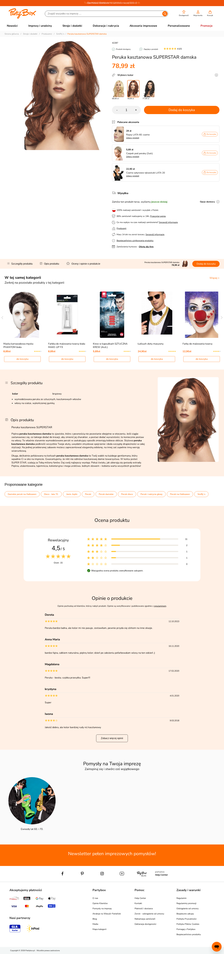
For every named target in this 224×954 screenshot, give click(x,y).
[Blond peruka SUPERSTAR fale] (118, 88)
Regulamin (181, 898)
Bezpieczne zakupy (185, 913)
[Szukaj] (165, 13)
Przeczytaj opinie (158, 216)
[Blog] (141, 880)
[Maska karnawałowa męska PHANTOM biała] (22, 315)
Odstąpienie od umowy (187, 908)
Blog (94, 918)
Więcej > (214, 278)
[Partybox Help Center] (161, 880)
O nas (95, 898)
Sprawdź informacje (168, 222)
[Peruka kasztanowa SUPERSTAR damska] (133, 88)
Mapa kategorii (99, 929)
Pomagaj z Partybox (185, 929)
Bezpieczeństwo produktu (188, 934)
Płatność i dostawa (144, 908)
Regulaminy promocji (186, 903)
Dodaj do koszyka (182, 110)
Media (95, 924)
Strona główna (12, 33)
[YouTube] (122, 880)
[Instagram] (102, 880)
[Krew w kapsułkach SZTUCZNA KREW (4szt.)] (112, 315)
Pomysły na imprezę (102, 908)
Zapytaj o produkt (151, 49)
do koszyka (22, 359)
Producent (121, 228)
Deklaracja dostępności (145, 924)
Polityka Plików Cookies (187, 924)
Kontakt (138, 903)
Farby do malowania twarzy (197, 343)
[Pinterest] (82, 880)
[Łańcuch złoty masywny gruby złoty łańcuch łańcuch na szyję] (157, 315)
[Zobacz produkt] (119, 134)
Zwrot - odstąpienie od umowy (149, 913)
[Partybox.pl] (22, 18)
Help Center (140, 898)
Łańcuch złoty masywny (151, 343)
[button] (184, 13)
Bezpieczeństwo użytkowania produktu (135, 240)
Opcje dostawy (207, 201)
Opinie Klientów (100, 903)
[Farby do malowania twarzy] (201, 315)
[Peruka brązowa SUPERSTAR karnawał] (148, 88)
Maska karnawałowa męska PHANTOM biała (18, 345)
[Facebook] (62, 880)
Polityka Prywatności (186, 918)
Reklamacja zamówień (145, 918)
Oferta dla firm (146, 246)
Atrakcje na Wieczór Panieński (106, 913)
